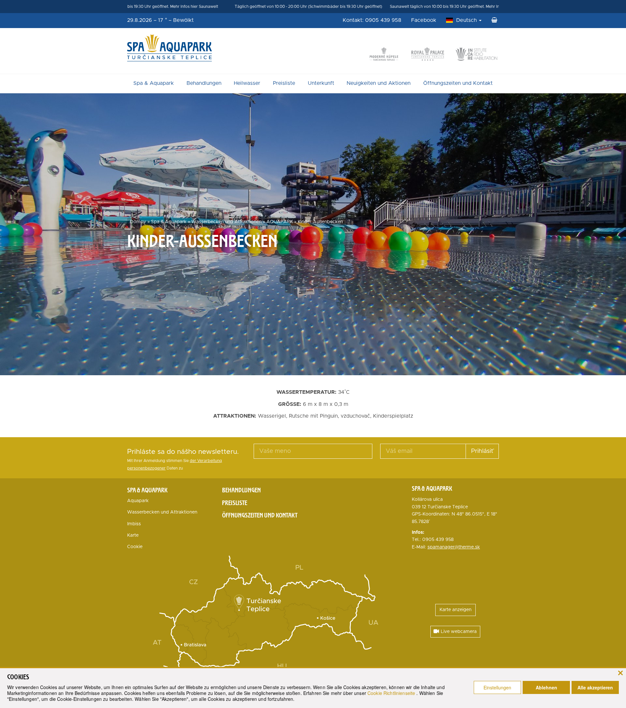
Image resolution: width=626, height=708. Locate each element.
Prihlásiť (482, 451)
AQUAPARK (279, 222)
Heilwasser (247, 83)
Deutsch (467, 20)
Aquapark (138, 501)
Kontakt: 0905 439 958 (372, 20)
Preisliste (284, 83)
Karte (133, 535)
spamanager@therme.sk (453, 547)
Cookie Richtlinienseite (391, 693)
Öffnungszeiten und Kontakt (458, 83)
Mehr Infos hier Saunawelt (147, 6)
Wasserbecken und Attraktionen (226, 222)
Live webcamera (459, 631)
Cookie (134, 547)
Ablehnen (546, 687)
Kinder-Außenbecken (320, 222)
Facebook (423, 20)
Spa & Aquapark (153, 83)
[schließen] (620, 672)
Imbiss (134, 524)
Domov (138, 222)
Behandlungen (203, 83)
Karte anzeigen (455, 610)
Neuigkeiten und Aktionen (378, 83)
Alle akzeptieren (595, 687)
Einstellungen (497, 687)
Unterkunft (321, 83)
